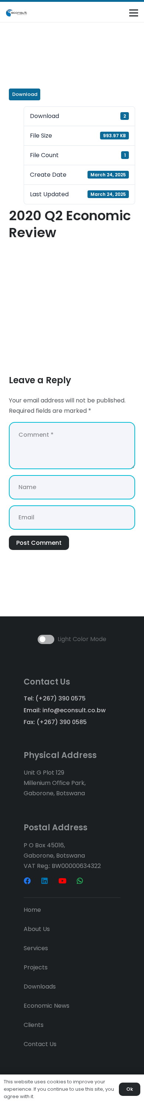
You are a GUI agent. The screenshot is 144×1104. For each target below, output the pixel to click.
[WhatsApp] (80, 880)
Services (36, 948)
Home (32, 910)
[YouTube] (62, 880)
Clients (34, 1025)
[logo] (16, 13)
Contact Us (40, 1044)
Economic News (46, 1005)
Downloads (40, 986)
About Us (37, 929)
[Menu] (133, 13)
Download (24, 94)
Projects (36, 967)
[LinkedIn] (44, 880)
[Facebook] (27, 880)
